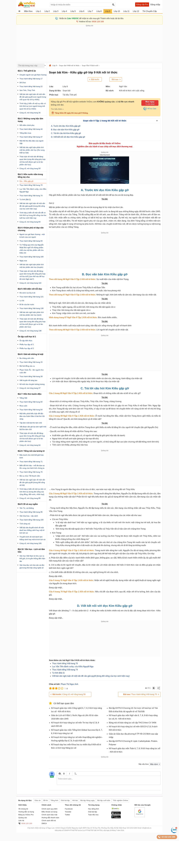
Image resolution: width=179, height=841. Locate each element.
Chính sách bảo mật (49, 815)
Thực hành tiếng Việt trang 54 (30, 410)
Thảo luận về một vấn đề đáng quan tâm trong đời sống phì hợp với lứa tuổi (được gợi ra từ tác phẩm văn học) (32, 437)
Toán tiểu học (93, 815)
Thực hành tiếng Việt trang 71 (30, 461)
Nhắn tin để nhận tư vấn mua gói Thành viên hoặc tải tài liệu (91, 18)
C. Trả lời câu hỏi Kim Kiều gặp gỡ (66, 133)
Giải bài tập (92, 812)
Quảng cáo (22, 818)
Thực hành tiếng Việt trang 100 (31, 257)
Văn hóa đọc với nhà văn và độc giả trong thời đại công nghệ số (31, 566)
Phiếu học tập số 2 (26, 348)
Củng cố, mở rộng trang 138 (30, 331)
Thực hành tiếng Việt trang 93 (30, 241)
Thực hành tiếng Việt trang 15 (30, 362)
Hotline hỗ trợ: (91, 22)
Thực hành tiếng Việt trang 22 (30, 86)
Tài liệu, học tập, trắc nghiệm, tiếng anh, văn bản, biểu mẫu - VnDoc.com (32, 4)
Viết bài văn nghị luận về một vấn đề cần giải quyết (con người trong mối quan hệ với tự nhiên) (32, 97)
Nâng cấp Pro (142, 4)
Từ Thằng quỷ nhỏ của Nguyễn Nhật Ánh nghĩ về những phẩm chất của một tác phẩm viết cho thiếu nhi (31, 249)
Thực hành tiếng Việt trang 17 (30, 79)
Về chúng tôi (23, 809)
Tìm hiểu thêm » (57, 109)
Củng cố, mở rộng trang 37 (29, 388)
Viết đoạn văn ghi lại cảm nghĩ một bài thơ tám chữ (32, 428)
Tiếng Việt (23, 398)
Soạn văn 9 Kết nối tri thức (69, 65)
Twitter (67, 815)
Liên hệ (21, 820)
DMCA (44, 823)
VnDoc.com (50, 65)
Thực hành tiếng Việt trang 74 (65, 670)
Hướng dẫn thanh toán (50, 818)
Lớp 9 (54, 65)
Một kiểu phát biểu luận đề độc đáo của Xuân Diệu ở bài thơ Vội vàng (32, 416)
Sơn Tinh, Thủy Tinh (27, 90)
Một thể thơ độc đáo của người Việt (31, 142)
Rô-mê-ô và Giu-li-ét (27, 293)
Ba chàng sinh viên (26, 358)
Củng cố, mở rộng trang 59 (68, 694)
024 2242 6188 (132, 828)
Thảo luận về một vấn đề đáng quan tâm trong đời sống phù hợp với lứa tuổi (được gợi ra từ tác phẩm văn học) (32, 161)
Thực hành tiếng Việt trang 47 (30, 137)
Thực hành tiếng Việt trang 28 (30, 376)
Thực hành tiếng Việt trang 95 (30, 512)
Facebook (69, 809)
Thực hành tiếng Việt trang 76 (30, 472)
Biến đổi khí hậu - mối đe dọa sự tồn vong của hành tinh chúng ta (32, 466)
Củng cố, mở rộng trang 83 (29, 222)
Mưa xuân (23, 406)
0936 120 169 (26, 823)
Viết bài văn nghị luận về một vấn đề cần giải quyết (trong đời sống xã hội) (32, 482)
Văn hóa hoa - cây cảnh (28, 516)
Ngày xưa (23, 261)
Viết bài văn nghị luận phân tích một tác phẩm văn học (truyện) (31, 266)
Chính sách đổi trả (49, 820)
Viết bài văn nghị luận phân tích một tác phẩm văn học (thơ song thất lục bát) (32, 150)
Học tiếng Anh (93, 809)
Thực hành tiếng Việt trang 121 (31, 297)
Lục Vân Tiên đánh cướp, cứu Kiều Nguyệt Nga (72, 666)
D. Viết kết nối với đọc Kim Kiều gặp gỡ (68, 137)
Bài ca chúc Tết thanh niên (29, 476)
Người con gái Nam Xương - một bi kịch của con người (32, 235)
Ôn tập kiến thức (25, 341)
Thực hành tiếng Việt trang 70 (65, 663)
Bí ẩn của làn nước (26, 304)
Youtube (68, 812)
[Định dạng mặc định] (75, 773)
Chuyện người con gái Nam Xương (32, 75)
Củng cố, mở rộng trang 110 (30, 283)
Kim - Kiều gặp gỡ (26, 181)
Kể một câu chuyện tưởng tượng (32, 384)
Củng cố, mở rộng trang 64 (29, 445)
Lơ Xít (21, 301)
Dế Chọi (22, 83)
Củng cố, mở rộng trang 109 (30, 543)
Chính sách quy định (49, 809)
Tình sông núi (24, 524)
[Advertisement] (89, 44)
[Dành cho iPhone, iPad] (116, 814)
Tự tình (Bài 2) (58, 673)
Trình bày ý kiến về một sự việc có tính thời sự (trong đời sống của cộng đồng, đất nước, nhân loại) (32, 491)
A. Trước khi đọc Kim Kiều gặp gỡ (65, 126)
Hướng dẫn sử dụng (26, 812)
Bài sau (115, 79)
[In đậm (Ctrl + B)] (64, 773)
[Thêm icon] (59, 773)
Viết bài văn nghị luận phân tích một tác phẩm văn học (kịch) (31, 313)
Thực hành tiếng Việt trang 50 (30, 402)
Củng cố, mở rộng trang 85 (29, 498)
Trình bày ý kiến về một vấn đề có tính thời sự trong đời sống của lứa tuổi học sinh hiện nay (32, 215)
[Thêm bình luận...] (108, 780)
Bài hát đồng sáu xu (27, 366)
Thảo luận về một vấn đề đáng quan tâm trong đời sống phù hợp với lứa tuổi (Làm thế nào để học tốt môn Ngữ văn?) (32, 275)
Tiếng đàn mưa (25, 133)
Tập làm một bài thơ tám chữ (30, 423)
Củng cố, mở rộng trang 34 (29, 113)
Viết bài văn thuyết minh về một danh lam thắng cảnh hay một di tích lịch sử (31, 530)
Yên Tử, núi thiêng (26, 508)
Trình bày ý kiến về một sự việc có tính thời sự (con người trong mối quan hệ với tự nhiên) (32, 106)
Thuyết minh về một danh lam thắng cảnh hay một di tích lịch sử (32, 538)
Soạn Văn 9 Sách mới (90, 65)
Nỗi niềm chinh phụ (26, 125)
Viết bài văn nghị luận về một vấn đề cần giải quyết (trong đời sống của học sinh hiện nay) (91, 676)
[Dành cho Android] (116, 818)
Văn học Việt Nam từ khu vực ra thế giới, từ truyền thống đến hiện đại (32, 558)
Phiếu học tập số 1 (26, 344)
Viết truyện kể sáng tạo (28, 380)
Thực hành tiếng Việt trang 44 (30, 129)
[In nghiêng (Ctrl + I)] (69, 773)
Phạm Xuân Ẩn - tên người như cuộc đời (31, 371)
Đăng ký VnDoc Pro (25, 815)
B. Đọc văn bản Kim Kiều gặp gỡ (65, 130)
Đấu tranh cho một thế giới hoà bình (31, 456)
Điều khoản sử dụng (49, 812)
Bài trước (95, 79)
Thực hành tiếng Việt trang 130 (31, 308)
